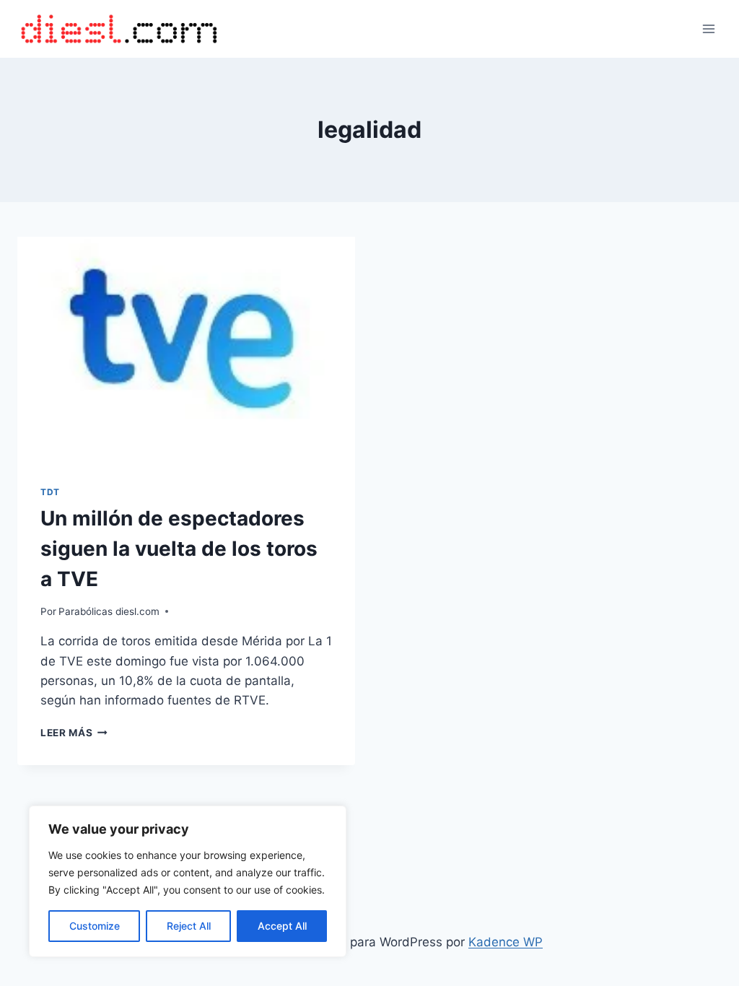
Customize (94, 926)
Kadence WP (505, 942)
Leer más (74, 732)
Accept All (282, 926)
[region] (187, 881)
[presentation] (186, 349)
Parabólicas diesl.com (108, 611)
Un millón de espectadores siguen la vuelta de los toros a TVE (179, 548)
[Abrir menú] (708, 28)
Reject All (189, 926)
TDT (50, 492)
